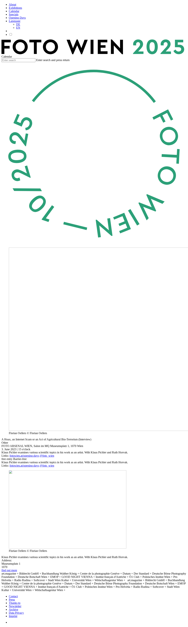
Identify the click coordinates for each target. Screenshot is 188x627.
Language (14, 21)
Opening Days (17, 17)
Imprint (13, 616)
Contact (13, 596)
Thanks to (14, 602)
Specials (13, 14)
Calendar (14, 11)
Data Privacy (16, 612)
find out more (9, 570)
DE (18, 24)
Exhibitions (15, 7)
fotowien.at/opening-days (24, 455)
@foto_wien (47, 455)
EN (18, 27)
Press (12, 599)
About (12, 4)
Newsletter (15, 606)
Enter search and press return (53, 60)
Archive (13, 609)
